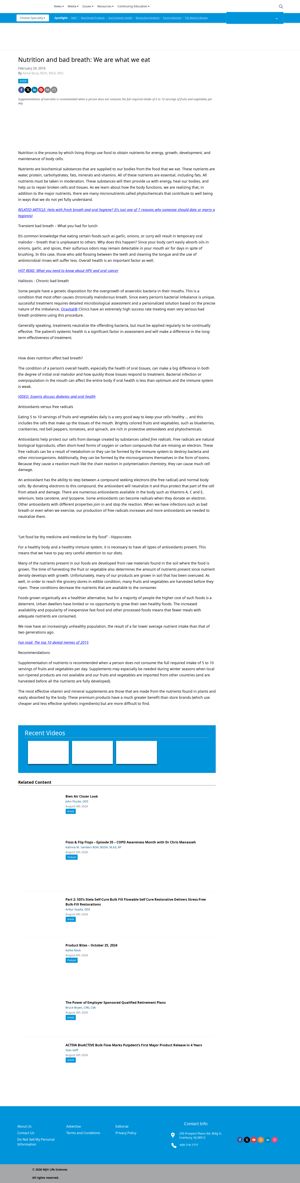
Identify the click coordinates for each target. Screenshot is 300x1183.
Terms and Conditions (83, 1133)
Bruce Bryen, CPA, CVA (81, 1007)
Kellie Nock (73, 950)
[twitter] (28, 90)
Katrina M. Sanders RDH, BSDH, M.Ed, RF (93, 847)
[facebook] (21, 90)
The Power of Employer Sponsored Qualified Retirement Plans (116, 1002)
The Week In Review (196, 18)
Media (72, 6)
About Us (24, 1126)
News (58, 6)
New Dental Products (93, 18)
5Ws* (74, 18)
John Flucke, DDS (77, 801)
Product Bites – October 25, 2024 (91, 945)
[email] (47, 90)
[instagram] (275, 1140)
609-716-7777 (189, 1145)
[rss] (261, 1140)
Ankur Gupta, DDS (78, 909)
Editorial (122, 1126)
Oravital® (69, 309)
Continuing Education (132, 6)
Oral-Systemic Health (120, 18)
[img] (33, 6)
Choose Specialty (31, 18)
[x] (247, 1140)
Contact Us (25, 1133)
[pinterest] (41, 90)
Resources (104, 6)
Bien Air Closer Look (82, 796)
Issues (86, 6)
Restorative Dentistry (148, 18)
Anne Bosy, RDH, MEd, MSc (43, 73)
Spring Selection (172, 18)
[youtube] (254, 1140)
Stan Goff (72, 1050)
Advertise (73, 1126)
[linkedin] (34, 90)
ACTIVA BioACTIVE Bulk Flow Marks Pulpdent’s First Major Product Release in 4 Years (134, 1045)
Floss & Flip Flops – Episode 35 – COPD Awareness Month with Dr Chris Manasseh (131, 842)
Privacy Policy (126, 1133)
